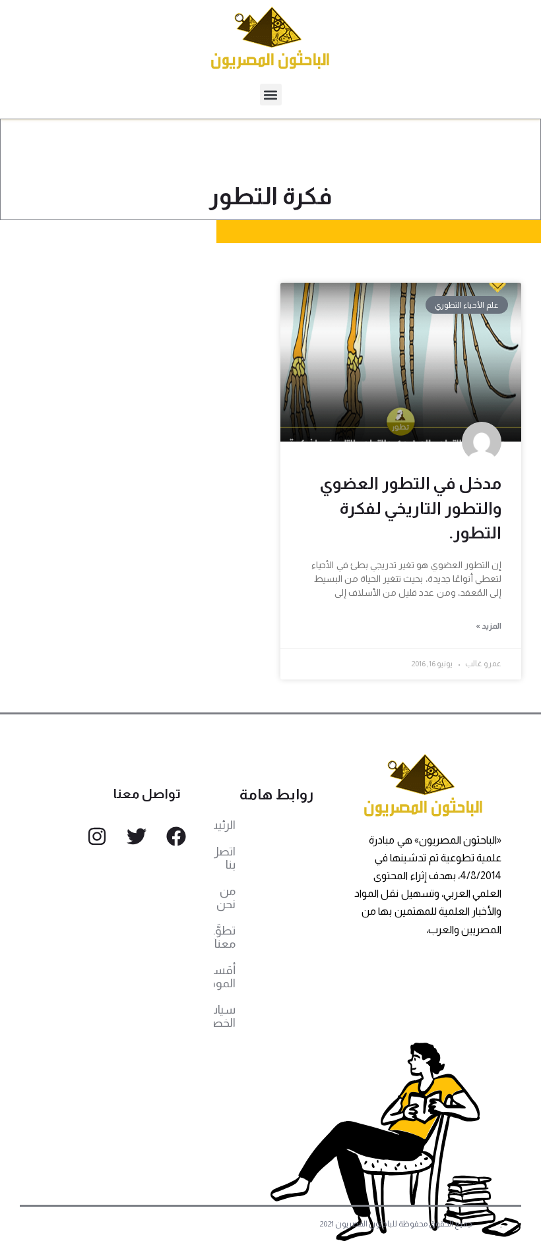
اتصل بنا (225, 858)
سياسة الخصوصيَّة (225, 1016)
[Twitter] (136, 836)
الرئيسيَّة (225, 825)
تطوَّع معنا (225, 937)
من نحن (226, 897)
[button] (271, 94)
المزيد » (488, 626)
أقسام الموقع (225, 977)
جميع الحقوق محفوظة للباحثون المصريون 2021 (396, 1223)
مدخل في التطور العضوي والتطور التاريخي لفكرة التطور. (410, 508)
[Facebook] (176, 836)
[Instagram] (97, 836)
